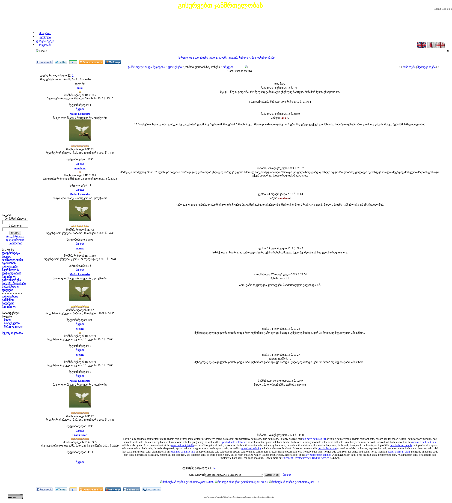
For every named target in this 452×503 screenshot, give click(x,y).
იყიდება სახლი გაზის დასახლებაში (251, 57)
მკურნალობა (10, 269)
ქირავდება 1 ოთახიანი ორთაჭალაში (202, 57)
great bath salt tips (251, 448)
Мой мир (114, 62)
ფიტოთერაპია (11, 273)
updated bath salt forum (234, 442)
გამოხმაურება (11, 279)
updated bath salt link (424, 442)
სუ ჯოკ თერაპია (12, 332)
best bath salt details (401, 445)
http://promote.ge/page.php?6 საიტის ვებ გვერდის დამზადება (227, 497)
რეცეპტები (9, 276)
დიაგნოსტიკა (45, 41)
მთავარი (45, 33)
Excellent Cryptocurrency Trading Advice (305, 457)
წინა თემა (409, 66)
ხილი (7, 319)
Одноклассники (92, 62)
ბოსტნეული (12, 323)
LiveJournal (153, 489)
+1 (73, 62)
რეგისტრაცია (15, 236)
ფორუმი (45, 37)
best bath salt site (327, 448)
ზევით (80, 108)
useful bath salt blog (399, 451)
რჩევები (228, 66)
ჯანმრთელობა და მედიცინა (146, 66)
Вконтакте (133, 489)
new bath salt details (182, 445)
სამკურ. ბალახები (14, 283)
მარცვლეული (13, 326)
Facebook (46, 62)
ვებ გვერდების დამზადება (263, 497)
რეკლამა (45, 44)
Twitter (62, 62)
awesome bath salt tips (318, 454)
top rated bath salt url (314, 438)
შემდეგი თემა (426, 66)
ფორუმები (175, 66)
